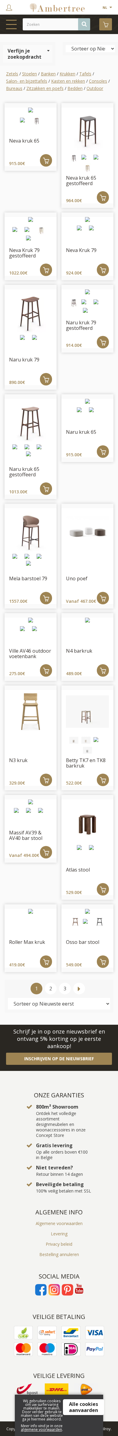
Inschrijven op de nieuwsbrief (59, 1058)
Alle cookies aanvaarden (83, 1407)
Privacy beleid (59, 1244)
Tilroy (106, 1428)
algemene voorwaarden (41, 1429)
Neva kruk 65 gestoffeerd (81, 180)
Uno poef (76, 578)
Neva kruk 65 (24, 140)
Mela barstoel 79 (28, 578)
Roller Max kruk (27, 942)
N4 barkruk (79, 651)
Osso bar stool (82, 942)
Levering (59, 1234)
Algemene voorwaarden (59, 1223)
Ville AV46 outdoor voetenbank (30, 653)
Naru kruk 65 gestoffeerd (24, 471)
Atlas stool (78, 869)
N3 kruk (18, 760)
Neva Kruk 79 (81, 250)
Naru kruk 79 (24, 359)
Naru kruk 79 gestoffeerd (81, 325)
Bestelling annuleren (59, 1254)
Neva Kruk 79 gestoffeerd (24, 252)
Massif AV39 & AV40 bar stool (25, 835)
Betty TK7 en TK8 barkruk (86, 763)
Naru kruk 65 (81, 432)
